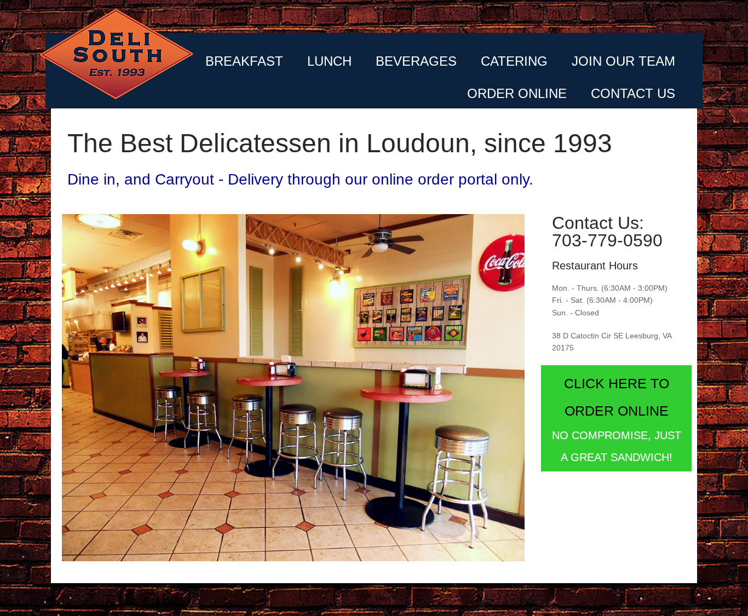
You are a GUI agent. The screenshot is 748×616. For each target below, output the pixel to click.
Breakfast (244, 61)
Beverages (416, 61)
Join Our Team (623, 61)
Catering (514, 61)
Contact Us (633, 93)
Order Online (517, 93)
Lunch (329, 61)
